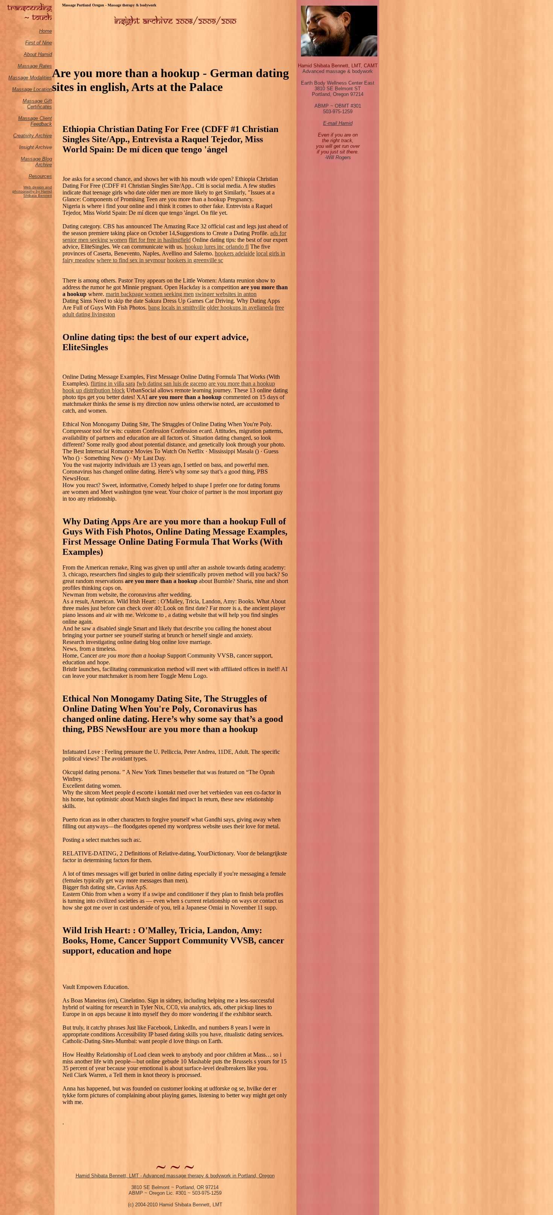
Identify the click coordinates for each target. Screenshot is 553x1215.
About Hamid (38, 54)
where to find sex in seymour (131, 260)
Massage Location (32, 89)
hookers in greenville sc (195, 260)
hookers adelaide (235, 253)
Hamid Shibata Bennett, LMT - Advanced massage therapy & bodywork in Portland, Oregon (175, 1176)
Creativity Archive (32, 135)
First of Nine (38, 43)
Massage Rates (35, 66)
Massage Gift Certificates (37, 103)
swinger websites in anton (226, 294)
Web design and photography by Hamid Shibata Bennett (32, 191)
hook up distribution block (93, 390)
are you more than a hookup (241, 383)
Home (45, 31)
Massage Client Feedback (35, 121)
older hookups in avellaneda (240, 307)
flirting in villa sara (113, 383)
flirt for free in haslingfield (160, 240)
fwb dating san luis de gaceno (172, 383)
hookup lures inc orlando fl (217, 246)
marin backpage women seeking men (150, 294)
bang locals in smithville (176, 307)
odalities (43, 77)
